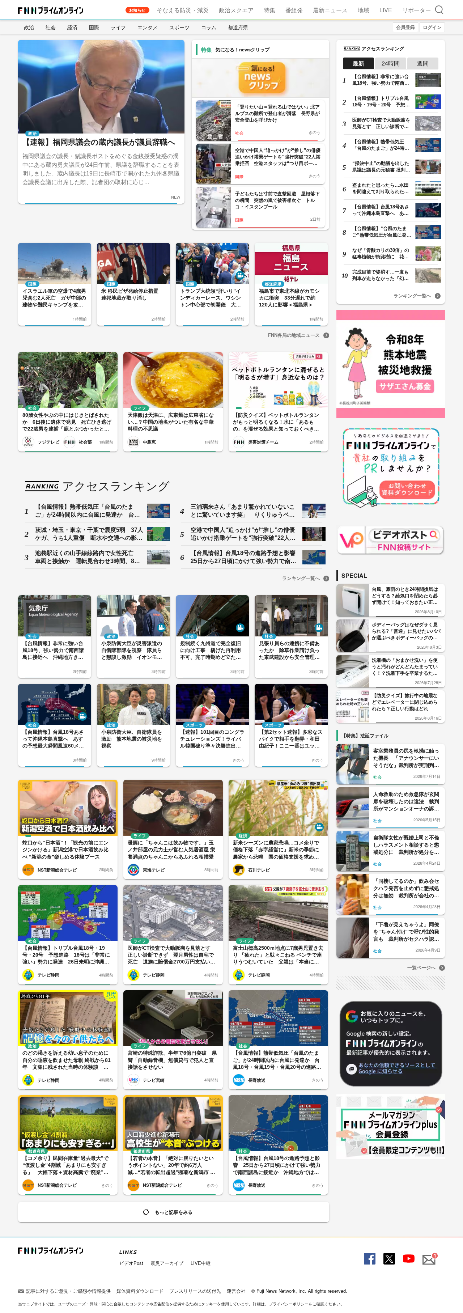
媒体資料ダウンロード (139, 1290)
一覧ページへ (421, 967)
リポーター (416, 10)
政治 (29, 27)
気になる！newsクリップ (242, 49)
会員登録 (405, 27)
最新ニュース (330, 10)
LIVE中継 (201, 1262)
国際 (94, 27)
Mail (427, 1255)
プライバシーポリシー (289, 1303)
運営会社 (236, 1290)
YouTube (408, 1259)
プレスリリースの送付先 (195, 1290)
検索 (439, 9)
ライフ (118, 27)
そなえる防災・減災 (183, 10)
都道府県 (238, 27)
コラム (208, 27)
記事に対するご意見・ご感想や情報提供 (68, 1290)
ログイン (432, 27)
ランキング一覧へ (301, 578)
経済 (72, 27)
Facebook (369, 1259)
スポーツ (179, 27)
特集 (269, 10)
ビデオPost (131, 1262)
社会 (51, 27)
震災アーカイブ (166, 1262)
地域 (363, 10)
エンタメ (147, 27)
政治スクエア (236, 10)
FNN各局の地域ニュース (294, 334)
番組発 (294, 10)
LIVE (385, 10)
